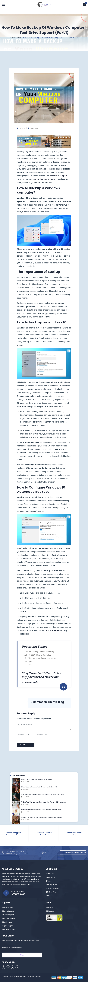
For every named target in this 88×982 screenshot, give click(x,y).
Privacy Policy (52, 884)
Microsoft (50, 911)
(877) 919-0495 (18, 894)
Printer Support (8, 911)
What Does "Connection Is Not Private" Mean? (36, 779)
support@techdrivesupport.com (75, 852)
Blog (48, 895)
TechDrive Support (58, 176)
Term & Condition (53, 888)
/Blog (19, 37)
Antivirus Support (9, 907)
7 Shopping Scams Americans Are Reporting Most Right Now (41, 809)
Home (14, 37)
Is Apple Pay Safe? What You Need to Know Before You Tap (41, 817)
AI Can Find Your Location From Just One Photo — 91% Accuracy (43, 802)
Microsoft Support (9, 918)
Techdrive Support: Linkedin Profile (23, 834)
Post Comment (25, 745)
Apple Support (8, 926)
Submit (22, 955)
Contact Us (51, 877)
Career (49, 881)
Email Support (8, 922)
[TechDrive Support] (44, 4)
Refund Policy (52, 892)
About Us (50, 873)
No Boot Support (9, 929)
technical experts (53, 630)
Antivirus (50, 907)
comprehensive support (44, 179)
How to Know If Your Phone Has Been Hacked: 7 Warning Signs (42, 794)
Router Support (8, 915)
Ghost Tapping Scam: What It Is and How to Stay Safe (39, 787)
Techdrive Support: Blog (54, 834)
